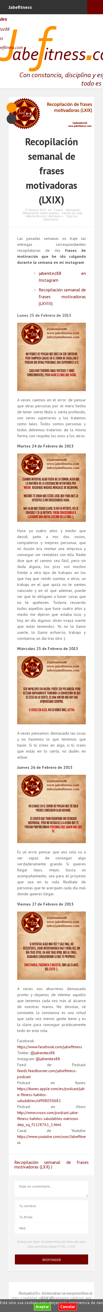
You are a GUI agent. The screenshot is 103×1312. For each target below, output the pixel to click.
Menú (95, 7)
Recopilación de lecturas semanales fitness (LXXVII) (55, 1295)
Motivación (73, 210)
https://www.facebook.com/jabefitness (49, 1046)
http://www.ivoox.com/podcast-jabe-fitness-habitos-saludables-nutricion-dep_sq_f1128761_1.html (48, 1118)
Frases (58, 210)
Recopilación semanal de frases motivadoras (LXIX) (51, 170)
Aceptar (42, 1306)
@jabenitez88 (43, 1052)
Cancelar (67, 1306)
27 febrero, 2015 (35, 210)
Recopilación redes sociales (41, 213)
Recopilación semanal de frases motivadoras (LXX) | (51, 1164)
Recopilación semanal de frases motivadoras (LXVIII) (62, 296)
